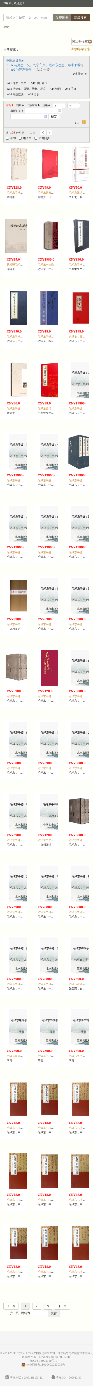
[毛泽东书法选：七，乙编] (53, 1243)
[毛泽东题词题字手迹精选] (53, 380)
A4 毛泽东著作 (21, 69)
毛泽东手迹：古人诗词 (51, 768)
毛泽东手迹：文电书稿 (20, 552)
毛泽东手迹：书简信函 (51, 480)
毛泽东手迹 (75, 480)
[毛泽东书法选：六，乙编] (22, 1243)
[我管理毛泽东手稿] (22, 236)
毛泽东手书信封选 (17, 624)
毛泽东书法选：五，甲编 (52, 1128)
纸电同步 (44, 138)
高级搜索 (80, 17)
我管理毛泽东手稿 (17, 264)
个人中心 (70, 12)
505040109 (75, 1377)
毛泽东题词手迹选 (17, 1056)
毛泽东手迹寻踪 (16, 408)
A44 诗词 (55, 89)
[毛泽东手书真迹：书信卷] (53, 308)
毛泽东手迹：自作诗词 (51, 552)
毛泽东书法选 (46, 264)
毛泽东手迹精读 (47, 696)
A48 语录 (33, 94)
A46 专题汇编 (15, 94)
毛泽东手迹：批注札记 (20, 480)
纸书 (13, 138)
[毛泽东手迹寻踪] (22, 380)
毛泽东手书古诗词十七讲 (22, 192)
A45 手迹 (70, 89)
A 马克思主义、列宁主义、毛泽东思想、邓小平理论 (47, 65)
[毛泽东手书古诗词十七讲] (22, 164)
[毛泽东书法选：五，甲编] (53, 1099)
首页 (58, 12)
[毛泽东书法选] (53, 236)
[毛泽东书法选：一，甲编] (22, 1099)
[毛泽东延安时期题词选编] (53, 164)
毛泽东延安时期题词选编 (52, 192)
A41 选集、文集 (16, 83)
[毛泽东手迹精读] (53, 668)
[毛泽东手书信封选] (22, 596)
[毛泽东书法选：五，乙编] (22, 1171)
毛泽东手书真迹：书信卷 (52, 336)
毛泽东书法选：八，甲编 (52, 1200)
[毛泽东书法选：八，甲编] (53, 1171)
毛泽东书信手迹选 (48, 1056)
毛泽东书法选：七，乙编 (52, 1272)
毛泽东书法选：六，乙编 (22, 1272)
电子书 (27, 138)
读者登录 (20, 12)
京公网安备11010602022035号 (46, 1364)
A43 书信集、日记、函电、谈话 (26, 89)
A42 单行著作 (39, 83)
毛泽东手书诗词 (47, 840)
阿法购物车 (81, 41)
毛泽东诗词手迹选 (80, 984)
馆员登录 (35, 12)
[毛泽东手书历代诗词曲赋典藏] (22, 308)
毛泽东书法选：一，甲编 (22, 1128)
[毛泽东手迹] (22, 668)
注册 (48, 12)
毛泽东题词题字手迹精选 (52, 408)
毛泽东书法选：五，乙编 (22, 1200)
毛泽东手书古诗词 (80, 1056)
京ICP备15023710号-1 (43, 1361)
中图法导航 (14, 60)
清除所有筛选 (80, 49)
